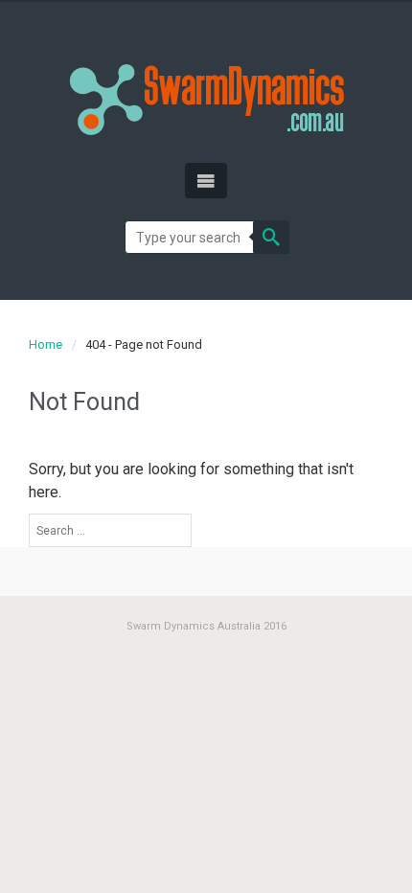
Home (45, 344)
